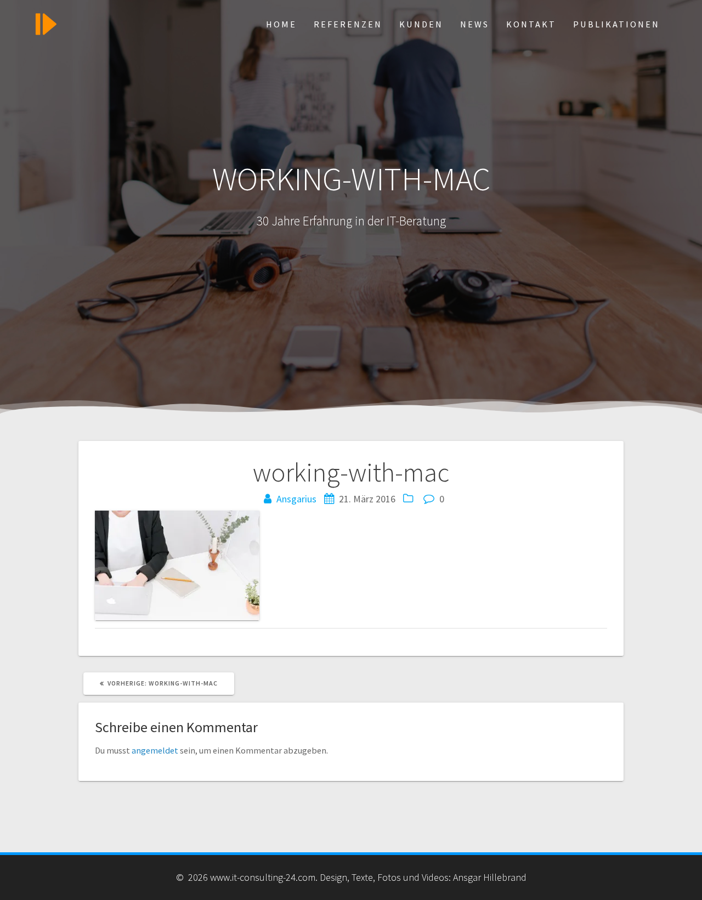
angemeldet (155, 750)
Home (281, 24)
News (474, 24)
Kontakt (531, 24)
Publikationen (616, 24)
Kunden (421, 24)
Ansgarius (296, 499)
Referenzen (348, 24)
